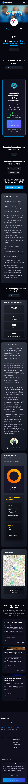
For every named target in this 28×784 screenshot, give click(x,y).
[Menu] (24, 2)
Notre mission (4, 757)
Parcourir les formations (14, 187)
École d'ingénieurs (14, 49)
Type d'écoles (16, 739)
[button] (14, 568)
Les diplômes (16, 744)
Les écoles (16, 737)
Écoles (15, 29)
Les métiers (16, 742)
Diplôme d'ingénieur (14, 295)
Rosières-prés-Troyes (14, 172)
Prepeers (9, 29)
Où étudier (16, 747)
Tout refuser (13, 775)
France (14, 154)
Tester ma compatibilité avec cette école (14, 124)
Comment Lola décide (6, 759)
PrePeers (5, 718)
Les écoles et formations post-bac (14, 68)
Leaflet (11, 585)
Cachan (9, 168)
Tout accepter (14, 780)
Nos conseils (16, 750)
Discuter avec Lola (6, 737)
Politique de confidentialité (9, 772)
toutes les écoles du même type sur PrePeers (14, 43)
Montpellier (17, 168)
